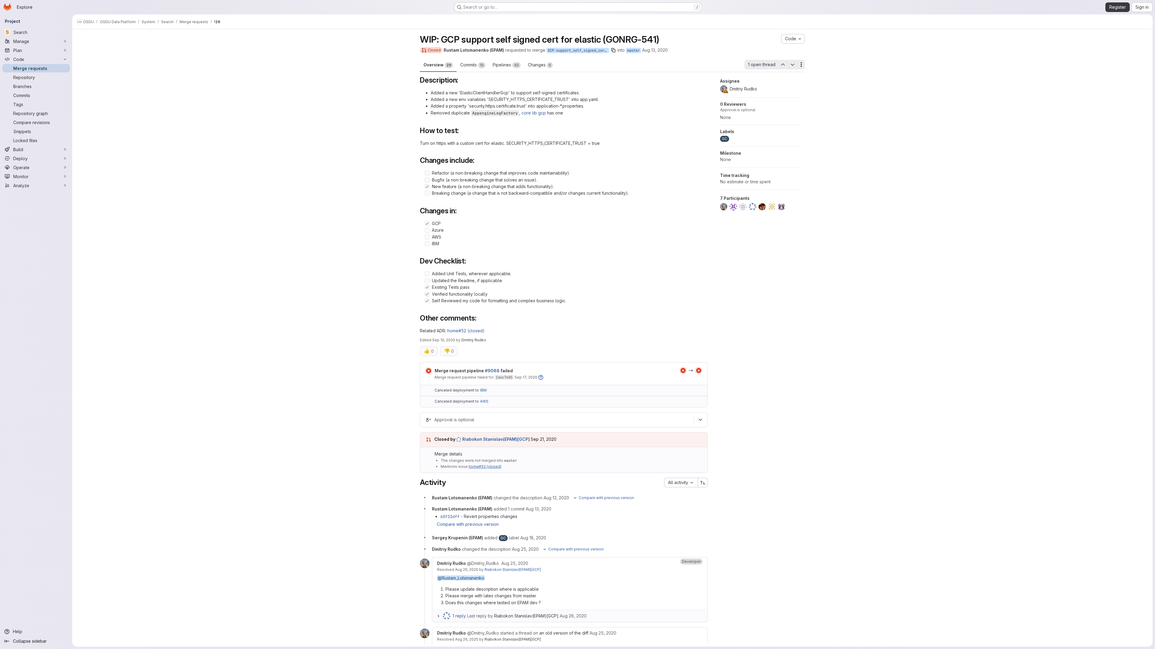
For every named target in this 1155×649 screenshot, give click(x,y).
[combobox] (681, 482)
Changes (539, 64)
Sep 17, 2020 (526, 377)
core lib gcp (534, 112)
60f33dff (450, 516)
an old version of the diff (563, 632)
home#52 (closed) (466, 330)
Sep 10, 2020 (443, 340)
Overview (437, 64)
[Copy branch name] (613, 50)
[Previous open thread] (782, 64)
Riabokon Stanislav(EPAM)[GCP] (513, 569)
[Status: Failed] (428, 370)
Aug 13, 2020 (655, 50)
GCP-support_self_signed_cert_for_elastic (578, 50)
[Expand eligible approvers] (700, 419)
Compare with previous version (468, 524)
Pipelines (506, 64)
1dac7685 (504, 377)
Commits (472, 64)
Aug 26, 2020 (466, 569)
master (633, 50)
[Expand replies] (438, 616)
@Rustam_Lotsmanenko (461, 577)
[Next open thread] (792, 64)
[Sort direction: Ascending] (703, 482)
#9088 (492, 370)
